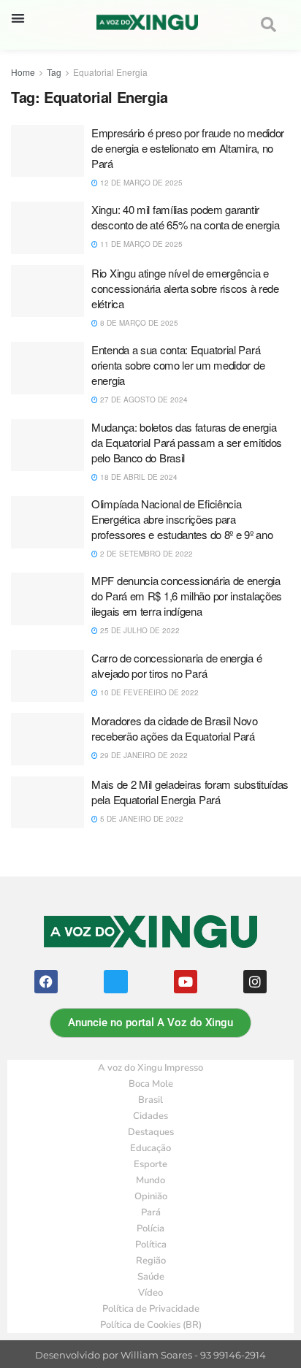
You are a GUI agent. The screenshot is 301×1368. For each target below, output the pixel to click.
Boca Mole (151, 1083)
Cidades (150, 1116)
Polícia (150, 1228)
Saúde (150, 1276)
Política (151, 1244)
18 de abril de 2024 (138, 477)
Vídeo (150, 1292)
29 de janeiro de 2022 (143, 755)
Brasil (150, 1100)
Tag (54, 72)
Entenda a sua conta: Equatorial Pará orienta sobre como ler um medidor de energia (177, 365)
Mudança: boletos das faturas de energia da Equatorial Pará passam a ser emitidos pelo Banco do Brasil (186, 442)
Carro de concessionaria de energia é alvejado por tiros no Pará (176, 665)
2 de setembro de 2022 (145, 554)
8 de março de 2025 (138, 323)
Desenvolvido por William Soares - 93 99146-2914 (150, 1355)
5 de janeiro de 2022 (140, 819)
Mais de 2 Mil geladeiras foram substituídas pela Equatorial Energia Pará (190, 791)
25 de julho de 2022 (139, 630)
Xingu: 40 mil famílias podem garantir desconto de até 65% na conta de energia (185, 217)
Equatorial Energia (110, 72)
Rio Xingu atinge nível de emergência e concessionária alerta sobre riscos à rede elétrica (185, 288)
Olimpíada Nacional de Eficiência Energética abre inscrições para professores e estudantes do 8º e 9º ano (182, 519)
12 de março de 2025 (140, 182)
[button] (17, 17)
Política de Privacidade (150, 1308)
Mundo (150, 1180)
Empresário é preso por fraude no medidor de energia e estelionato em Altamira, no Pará (187, 148)
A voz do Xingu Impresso (150, 1067)
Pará (151, 1212)
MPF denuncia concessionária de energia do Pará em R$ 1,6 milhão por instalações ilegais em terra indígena (186, 596)
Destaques (151, 1132)
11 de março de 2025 (140, 244)
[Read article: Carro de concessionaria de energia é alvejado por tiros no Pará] (47, 676)
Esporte (150, 1164)
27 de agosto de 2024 (143, 399)
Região (151, 1260)
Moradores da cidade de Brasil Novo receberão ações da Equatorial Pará (174, 728)
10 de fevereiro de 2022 (148, 692)
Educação (150, 1148)
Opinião (150, 1196)
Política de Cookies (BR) (151, 1324)
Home (23, 72)
